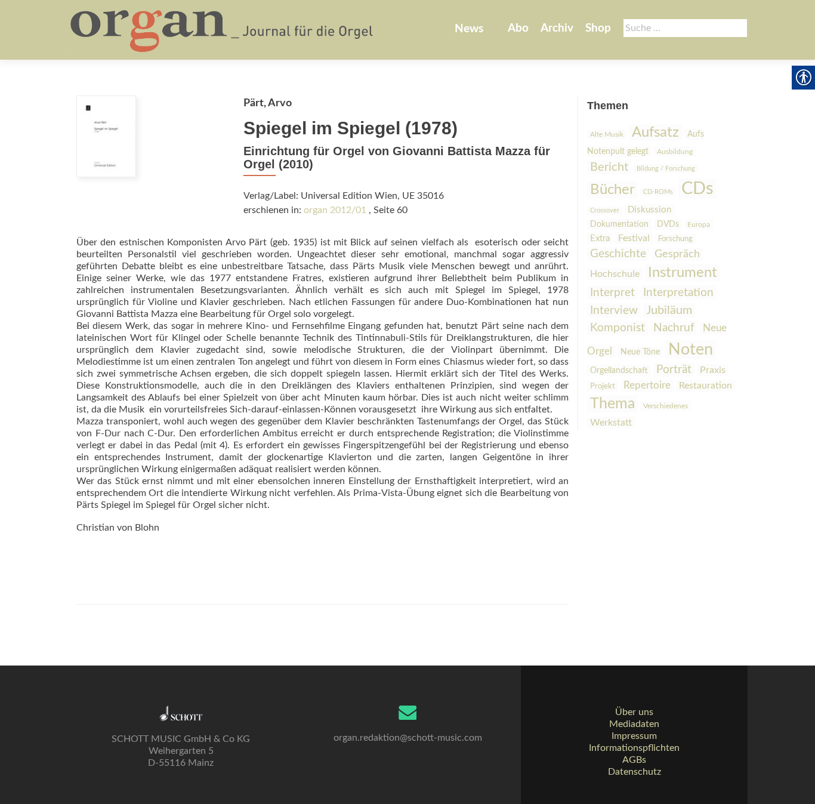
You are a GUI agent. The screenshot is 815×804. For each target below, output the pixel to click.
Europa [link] (698, 224)
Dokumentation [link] (619, 224)
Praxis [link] (713, 370)
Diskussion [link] (649, 209)
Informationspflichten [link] (634, 748)
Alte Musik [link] (606, 134)
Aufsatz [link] (655, 132)
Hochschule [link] (615, 274)
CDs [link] (697, 189)
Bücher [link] (612, 190)
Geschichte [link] (618, 254)
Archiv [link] (557, 28)
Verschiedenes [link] (665, 405)
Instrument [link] (682, 273)
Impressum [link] (634, 736)
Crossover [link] (604, 210)
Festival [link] (634, 238)
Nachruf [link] (673, 328)
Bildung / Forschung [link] (666, 168)
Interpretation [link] (678, 292)
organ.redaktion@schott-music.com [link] (408, 738)
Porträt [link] (673, 369)
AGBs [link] (634, 760)
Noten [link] (690, 349)
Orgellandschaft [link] (619, 370)
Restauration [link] (705, 385)
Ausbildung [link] (675, 151)
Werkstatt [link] (611, 422)
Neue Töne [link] (640, 352)
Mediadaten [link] (634, 724)
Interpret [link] (612, 292)
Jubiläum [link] (669, 310)
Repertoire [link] (647, 385)
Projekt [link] (602, 386)
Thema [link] (612, 403)
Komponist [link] (617, 328)
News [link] (469, 29)
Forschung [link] (675, 239)
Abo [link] (518, 28)
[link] (222, 29)
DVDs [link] (668, 224)
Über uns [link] (634, 712)
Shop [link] (598, 28)
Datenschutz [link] (634, 772)
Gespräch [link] (677, 254)
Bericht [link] (609, 167)
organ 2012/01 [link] (335, 210)
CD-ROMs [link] (658, 192)
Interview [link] (614, 310)
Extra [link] (600, 238)
